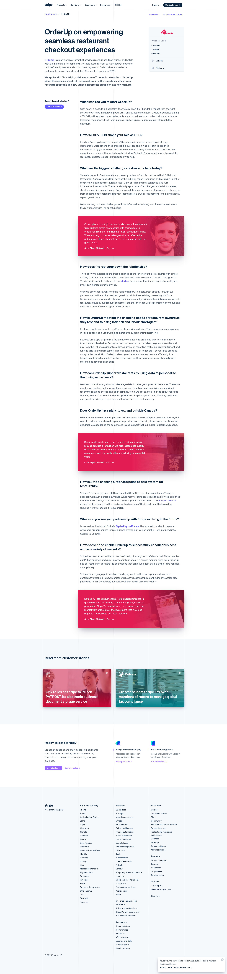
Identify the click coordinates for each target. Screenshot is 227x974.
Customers (51, 13)
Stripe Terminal (167, 500)
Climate (83, 831)
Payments (84, 876)
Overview (153, 14)
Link (82, 865)
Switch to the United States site (175, 967)
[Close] (222, 960)
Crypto (83, 839)
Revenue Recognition (90, 887)
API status (120, 933)
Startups (120, 813)
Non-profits (121, 883)
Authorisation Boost (89, 817)
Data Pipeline (86, 843)
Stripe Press (156, 871)
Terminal (84, 898)
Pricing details (123, 761)
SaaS (118, 854)
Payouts (84, 879)
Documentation (123, 926)
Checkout (84, 828)
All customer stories (172, 14)
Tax (82, 894)
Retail (118, 894)
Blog (153, 817)
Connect (84, 835)
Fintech (119, 865)
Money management (125, 846)
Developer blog (123, 948)
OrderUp (49, 59)
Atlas (82, 813)
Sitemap (155, 842)
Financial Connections (90, 850)
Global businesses (124, 835)
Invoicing (84, 857)
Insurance (120, 876)
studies (125, 281)
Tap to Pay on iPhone (127, 526)
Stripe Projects (122, 944)
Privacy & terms (158, 828)
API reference (158, 761)
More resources (158, 849)
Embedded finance (124, 828)
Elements (84, 846)
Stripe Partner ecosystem (127, 912)
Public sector (122, 890)
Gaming (119, 868)
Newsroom (156, 867)
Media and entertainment (127, 879)
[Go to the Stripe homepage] (48, 805)
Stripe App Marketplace (126, 908)
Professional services (125, 887)
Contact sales (171, 5)
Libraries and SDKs (124, 941)
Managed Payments (89, 868)
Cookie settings (158, 846)
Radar (82, 883)
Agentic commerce (124, 817)
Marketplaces (122, 843)
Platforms (120, 850)
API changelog (122, 937)
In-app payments (123, 839)
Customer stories (159, 813)
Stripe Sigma (86, 890)
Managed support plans (161, 889)
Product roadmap (159, 860)
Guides (154, 809)
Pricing (118, 5)
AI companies (122, 857)
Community (156, 820)
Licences (155, 838)
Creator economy (124, 861)
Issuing (83, 861)
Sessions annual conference (164, 824)
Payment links (86, 872)
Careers (154, 864)
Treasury (84, 902)
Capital (83, 824)
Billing (82, 820)
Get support (156, 885)
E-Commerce (122, 824)
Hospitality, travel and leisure (129, 872)
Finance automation (125, 831)
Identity (83, 854)
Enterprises (121, 809)
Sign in (155, 5)
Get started (52, 768)
